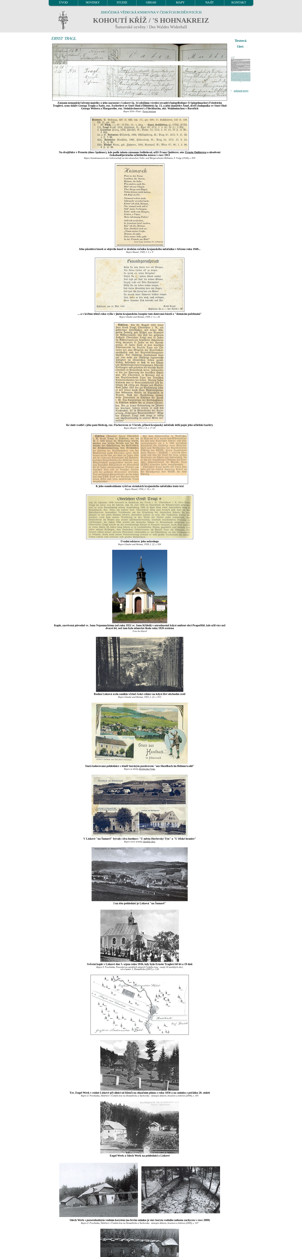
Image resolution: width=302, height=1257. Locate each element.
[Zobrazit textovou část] (241, 69)
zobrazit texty (241, 90)
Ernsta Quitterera (195, 152)
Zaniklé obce (149, 842)
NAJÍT (209, 2)
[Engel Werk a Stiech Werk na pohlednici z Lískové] (139, 1127)
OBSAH (151, 2)
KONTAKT (238, 2)
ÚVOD (63, 2)
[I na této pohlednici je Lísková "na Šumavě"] (139, 874)
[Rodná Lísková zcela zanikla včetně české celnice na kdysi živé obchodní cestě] (139, 664)
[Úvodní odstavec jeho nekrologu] (139, 517)
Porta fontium (149, 111)
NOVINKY (93, 2)
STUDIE (122, 2)
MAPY (180, 2)
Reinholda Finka (147, 769)
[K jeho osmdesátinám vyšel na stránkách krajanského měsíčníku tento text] (139, 459)
